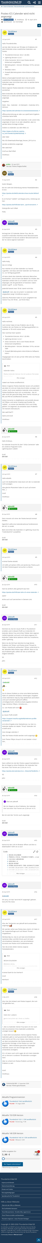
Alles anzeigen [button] (21, 378)
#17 (35, 919)
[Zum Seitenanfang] (38, 1240)
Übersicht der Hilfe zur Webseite (11, 1205)
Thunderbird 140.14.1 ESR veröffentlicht (23, 1138)
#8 (36, 514)
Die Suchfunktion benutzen (9, 1208)
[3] (5, 859)
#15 (35, 840)
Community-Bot (11, 1083)
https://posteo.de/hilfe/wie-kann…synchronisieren (19, 205)
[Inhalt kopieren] (37, 851)
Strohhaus (20, 20)
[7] (5, 868)
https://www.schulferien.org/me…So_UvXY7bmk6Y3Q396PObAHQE (13, 132)
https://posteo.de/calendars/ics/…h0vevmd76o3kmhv (20, 771)
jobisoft (6, 292)
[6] (5, 866)
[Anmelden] (34, 2)
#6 (36, 437)
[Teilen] (39, 25)
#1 (36, 39)
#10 (35, 585)
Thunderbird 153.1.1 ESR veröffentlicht (22, 1119)
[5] (5, 863)
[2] (5, 857)
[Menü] (39, 3)
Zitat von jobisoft (12, 801)
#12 (35, 678)
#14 (35, 796)
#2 (36, 180)
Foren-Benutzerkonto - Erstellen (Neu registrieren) (16, 1212)
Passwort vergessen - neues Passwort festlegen (15, 1219)
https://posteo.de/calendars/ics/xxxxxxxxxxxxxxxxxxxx (20, 111)
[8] (5, 870)
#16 (35, 892)
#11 (35, 625)
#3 (36, 229)
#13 (35, 759)
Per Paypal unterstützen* (12, 1164)
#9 (36, 557)
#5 (36, 317)
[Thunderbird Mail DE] (11, 3)
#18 (35, 997)
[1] (5, 855)
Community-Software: (12, 1234)
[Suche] (29, 3)
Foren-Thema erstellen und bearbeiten (13, 1215)
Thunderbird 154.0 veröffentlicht (20, 1101)
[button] (34, 851)
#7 (36, 474)
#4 (36, 257)
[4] (5, 861)
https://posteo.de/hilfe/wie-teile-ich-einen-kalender (19, 592)
